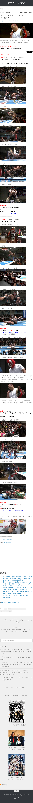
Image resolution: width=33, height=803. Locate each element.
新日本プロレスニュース (6, 9)
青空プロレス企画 (6, 21)
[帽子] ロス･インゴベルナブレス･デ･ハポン (16, 695)
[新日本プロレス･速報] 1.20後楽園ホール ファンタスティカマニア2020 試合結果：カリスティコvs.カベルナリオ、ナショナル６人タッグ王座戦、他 (17, 578)
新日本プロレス (8, 543)
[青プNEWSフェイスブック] (18, 798)
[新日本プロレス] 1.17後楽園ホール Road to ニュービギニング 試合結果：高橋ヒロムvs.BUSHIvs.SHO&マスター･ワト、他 (16, 651)
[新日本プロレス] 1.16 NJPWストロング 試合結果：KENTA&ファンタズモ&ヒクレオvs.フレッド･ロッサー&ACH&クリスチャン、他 (14, 672)
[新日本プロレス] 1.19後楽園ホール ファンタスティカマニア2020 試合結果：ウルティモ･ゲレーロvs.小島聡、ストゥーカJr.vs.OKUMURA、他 (17, 584)
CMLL (5, 609)
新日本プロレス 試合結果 (6, 611)
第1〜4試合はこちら (8, 539)
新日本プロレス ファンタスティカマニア (17, 609)
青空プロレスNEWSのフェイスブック (11, 602)
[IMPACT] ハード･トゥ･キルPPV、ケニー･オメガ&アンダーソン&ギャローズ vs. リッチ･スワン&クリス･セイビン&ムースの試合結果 (16, 664)
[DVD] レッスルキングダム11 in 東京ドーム (16, 688)
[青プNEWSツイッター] (15, 798)
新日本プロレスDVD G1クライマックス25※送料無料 (16, 778)
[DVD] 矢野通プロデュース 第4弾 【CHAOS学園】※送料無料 (16, 748)
